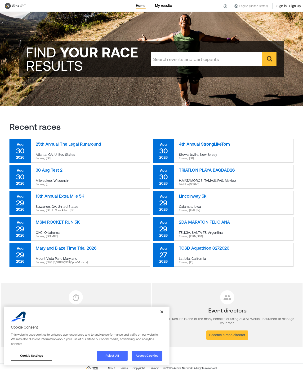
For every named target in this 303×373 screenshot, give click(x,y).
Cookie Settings (31, 355)
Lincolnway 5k (192, 196)
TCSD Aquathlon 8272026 (204, 248)
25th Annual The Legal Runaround (68, 144)
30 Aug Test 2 (49, 170)
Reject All (112, 355)
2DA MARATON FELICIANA (204, 222)
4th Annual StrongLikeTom (204, 144)
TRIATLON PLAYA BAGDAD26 (207, 170)
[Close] (162, 312)
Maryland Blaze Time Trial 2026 (66, 248)
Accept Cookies (147, 355)
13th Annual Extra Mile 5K (60, 196)
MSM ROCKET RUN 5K (58, 222)
